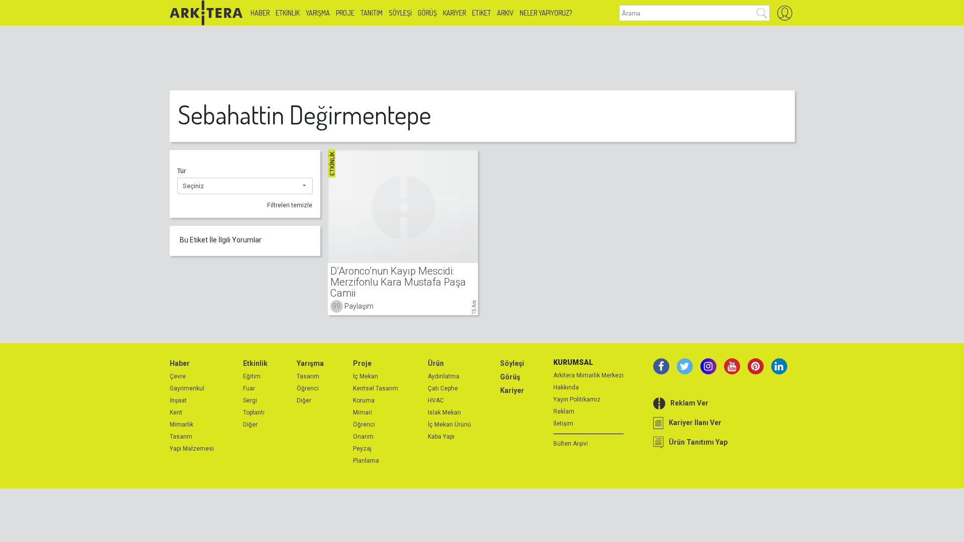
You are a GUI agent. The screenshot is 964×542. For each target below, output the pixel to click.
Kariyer (454, 13)
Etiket (481, 13)
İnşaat (178, 400)
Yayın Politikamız (576, 399)
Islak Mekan (444, 412)
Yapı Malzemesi (192, 448)
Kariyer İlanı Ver (695, 423)
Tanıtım (371, 13)
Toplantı (254, 412)
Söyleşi (400, 13)
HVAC (436, 400)
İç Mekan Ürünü (449, 424)
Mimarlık (181, 424)
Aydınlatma (443, 376)
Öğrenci (308, 388)
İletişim (563, 423)
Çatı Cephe (443, 388)
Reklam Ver (689, 403)
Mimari (362, 412)
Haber (260, 13)
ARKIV (505, 13)
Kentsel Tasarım (375, 388)
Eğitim (252, 376)
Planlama (366, 460)
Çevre (178, 376)
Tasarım (181, 436)
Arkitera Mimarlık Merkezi (588, 375)
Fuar (249, 388)
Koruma (364, 400)
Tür (181, 171)
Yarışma (318, 13)
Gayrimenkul (187, 388)
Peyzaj (362, 448)
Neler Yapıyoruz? (546, 13)
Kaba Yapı (441, 436)
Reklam (563, 411)
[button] (245, 186)
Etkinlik (288, 13)
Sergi (250, 400)
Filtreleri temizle (289, 205)
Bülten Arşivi (570, 443)
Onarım (363, 436)
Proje (345, 13)
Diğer (250, 424)
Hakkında (566, 387)
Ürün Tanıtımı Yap (698, 442)
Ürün (436, 363)
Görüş (427, 13)
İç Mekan (365, 376)
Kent (176, 412)
